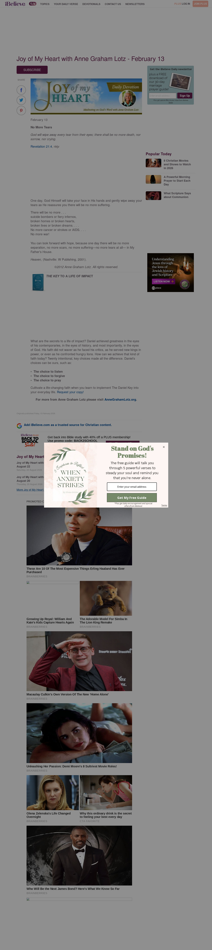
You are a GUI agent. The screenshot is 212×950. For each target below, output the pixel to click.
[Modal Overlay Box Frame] (106, 475)
